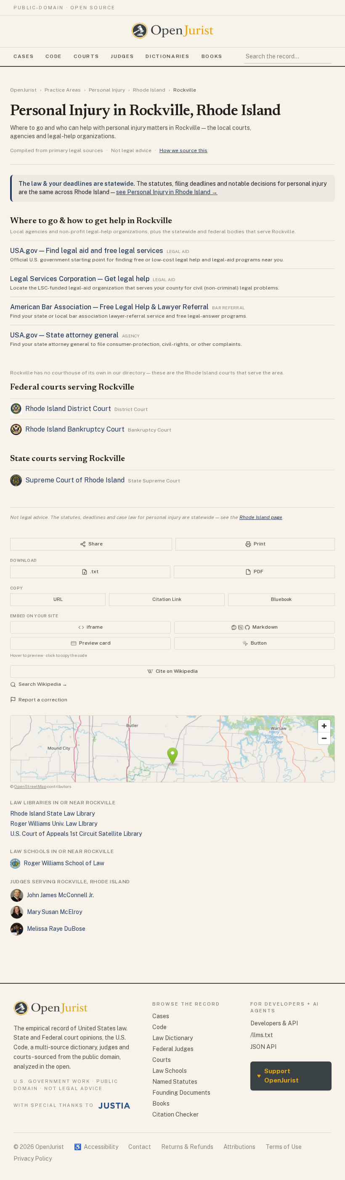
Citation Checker (175, 1114)
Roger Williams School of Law (64, 863)
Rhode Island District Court (68, 409)
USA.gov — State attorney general (64, 335)
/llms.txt (261, 1035)
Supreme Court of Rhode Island (75, 480)
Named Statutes (174, 1081)
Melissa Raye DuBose (56, 928)
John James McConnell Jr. (60, 895)
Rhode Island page (260, 517)
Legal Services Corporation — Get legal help (79, 279)
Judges (122, 56)
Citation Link (166, 599)
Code (53, 56)
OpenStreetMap (30, 786)
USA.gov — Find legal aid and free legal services (86, 251)
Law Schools (169, 1070)
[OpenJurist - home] (172, 30)
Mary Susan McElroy (54, 912)
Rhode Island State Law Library (52, 813)
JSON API (263, 1046)
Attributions (239, 1146)
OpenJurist (23, 90)
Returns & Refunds (187, 1146)
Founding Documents (181, 1092)
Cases (23, 56)
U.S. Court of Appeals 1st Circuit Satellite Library (76, 833)
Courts (86, 56)
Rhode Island (149, 90)
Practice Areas (63, 90)
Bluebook (281, 599)
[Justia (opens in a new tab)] (114, 1105)
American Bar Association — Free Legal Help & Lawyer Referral (109, 307)
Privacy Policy (32, 1158)
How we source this (183, 150)
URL (58, 599)
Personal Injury (107, 90)
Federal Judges (173, 1049)
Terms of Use (283, 1146)
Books (212, 56)
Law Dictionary (172, 1038)
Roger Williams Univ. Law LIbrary (53, 823)
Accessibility (96, 1146)
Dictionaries (167, 56)
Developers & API (274, 1023)
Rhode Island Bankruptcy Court (75, 429)
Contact (139, 1146)
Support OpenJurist (278, 1075)
